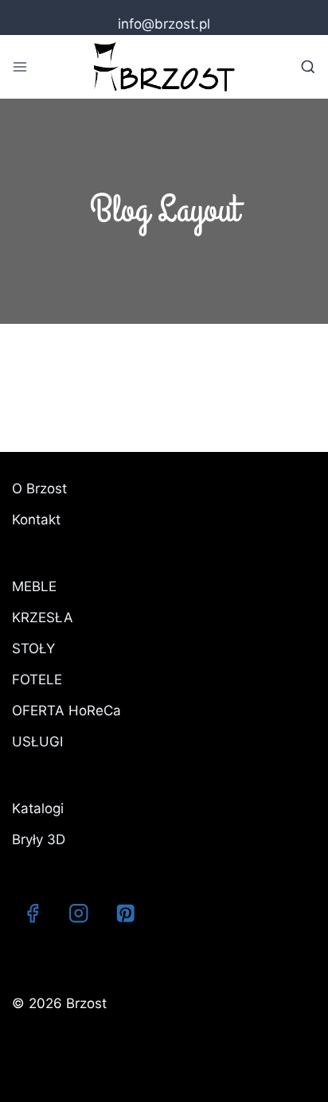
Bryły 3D (38, 839)
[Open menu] (20, 67)
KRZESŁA (42, 617)
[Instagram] (79, 913)
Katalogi (38, 808)
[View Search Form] (308, 67)
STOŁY (33, 648)
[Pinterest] (125, 913)
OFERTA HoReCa (66, 710)
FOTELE (37, 679)
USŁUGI (37, 742)
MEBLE (34, 586)
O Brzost (39, 488)
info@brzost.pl (164, 24)
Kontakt (36, 520)
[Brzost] (164, 67)
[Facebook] (32, 913)
